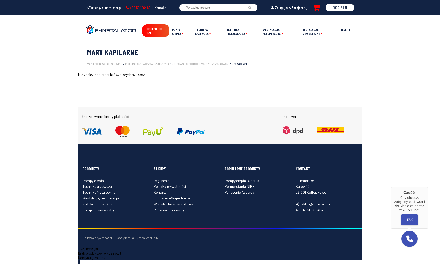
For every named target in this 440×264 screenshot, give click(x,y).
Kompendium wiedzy (98, 210)
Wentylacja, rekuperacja (272, 31)
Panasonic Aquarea (239, 192)
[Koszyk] (316, 7)
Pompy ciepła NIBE (240, 186)
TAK (410, 220)
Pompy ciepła (176, 31)
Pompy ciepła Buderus (242, 180)
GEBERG (345, 30)
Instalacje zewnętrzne (311, 31)
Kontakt (160, 7)
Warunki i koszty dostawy (173, 204)
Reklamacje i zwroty (169, 210)
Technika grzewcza (202, 31)
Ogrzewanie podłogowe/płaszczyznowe (199, 63)
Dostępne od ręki (154, 31)
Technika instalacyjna (235, 31)
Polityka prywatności (170, 186)
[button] (410, 239)
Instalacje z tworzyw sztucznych (147, 63)
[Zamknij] (428, 187)
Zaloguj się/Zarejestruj (290, 7)
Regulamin (162, 180)
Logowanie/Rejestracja (172, 198)
